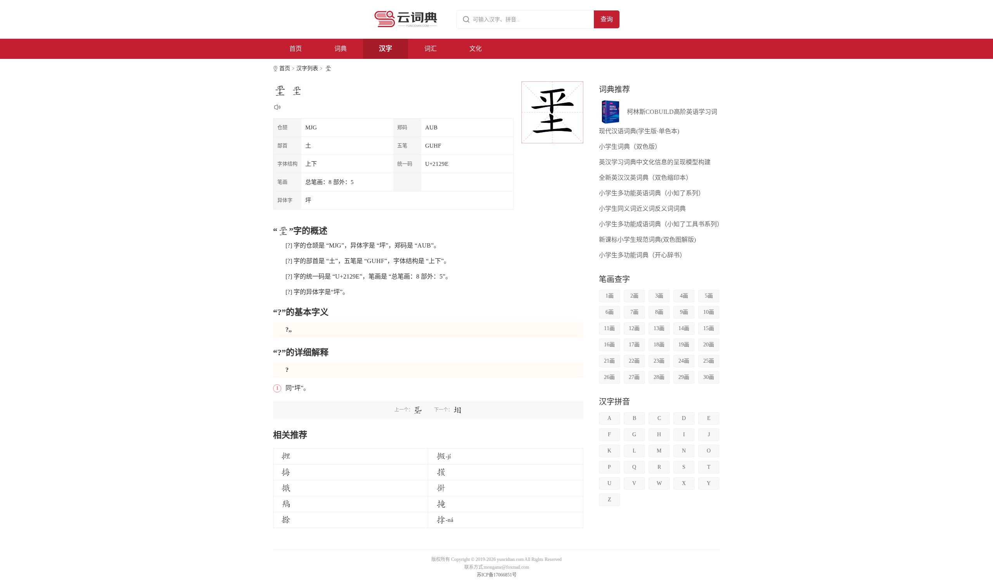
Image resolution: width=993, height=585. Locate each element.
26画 (609, 377)
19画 (683, 345)
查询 (606, 19)
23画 (659, 361)
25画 (708, 361)
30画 (708, 377)
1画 (609, 296)
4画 (684, 296)
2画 (634, 296)
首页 (295, 48)
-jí (448, 456)
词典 (340, 48)
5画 (709, 296)
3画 (659, 296)
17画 (634, 345)
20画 (708, 345)
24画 (683, 361)
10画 (708, 312)
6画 (609, 312)
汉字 (385, 48)
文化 (475, 48)
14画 (683, 328)
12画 (634, 328)
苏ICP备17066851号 (497, 575)
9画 (684, 312)
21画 (609, 361)
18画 (659, 345)
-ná (449, 520)
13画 (659, 328)
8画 (659, 312)
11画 (609, 328)
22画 (634, 361)
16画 (609, 345)
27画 (634, 377)
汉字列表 (307, 68)
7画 (634, 312)
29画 (683, 377)
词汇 (430, 48)
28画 (659, 377)
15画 (708, 328)
